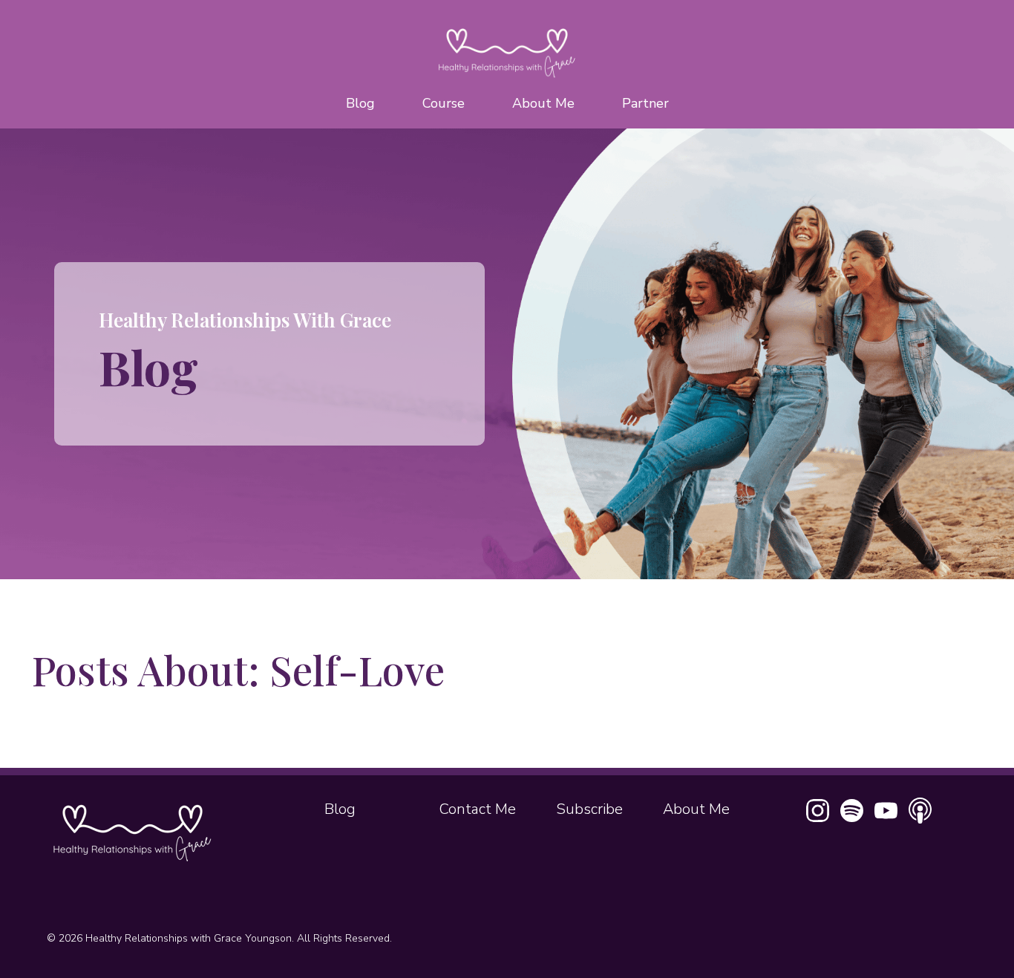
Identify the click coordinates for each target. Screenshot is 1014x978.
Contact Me (477, 809)
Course (443, 103)
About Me (543, 103)
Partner (645, 103)
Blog (360, 103)
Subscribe (589, 809)
